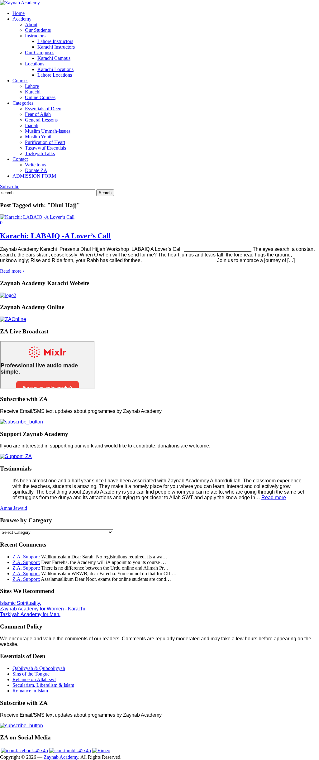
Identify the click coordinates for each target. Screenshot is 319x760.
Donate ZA (36, 170)
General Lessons (41, 119)
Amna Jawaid (13, 508)
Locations (34, 63)
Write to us (35, 164)
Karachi (32, 91)
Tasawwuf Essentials (45, 148)
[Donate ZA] (16, 456)
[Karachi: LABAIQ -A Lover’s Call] (37, 217)
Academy (21, 19)
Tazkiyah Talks (40, 153)
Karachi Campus (53, 58)
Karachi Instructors (56, 47)
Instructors (35, 35)
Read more (273, 497)
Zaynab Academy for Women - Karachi (42, 608)
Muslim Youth (39, 136)
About (31, 24)
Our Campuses (39, 52)
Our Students (38, 30)
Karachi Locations (55, 69)
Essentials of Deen (43, 108)
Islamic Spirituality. (20, 603)
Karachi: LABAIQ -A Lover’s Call (55, 236)
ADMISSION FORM (34, 176)
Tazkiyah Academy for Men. (30, 614)
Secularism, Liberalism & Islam (43, 685)
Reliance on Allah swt (34, 679)
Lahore (32, 86)
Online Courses (40, 97)
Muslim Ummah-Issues (47, 131)
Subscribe (9, 186)
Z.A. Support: (26, 556)
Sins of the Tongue (31, 673)
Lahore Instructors (55, 41)
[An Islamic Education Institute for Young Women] (20, 2)
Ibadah (31, 125)
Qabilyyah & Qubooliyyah (38, 668)
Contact (20, 159)
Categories (22, 103)
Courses (20, 80)
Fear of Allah (38, 114)
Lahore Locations (54, 75)
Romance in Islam (30, 690)
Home (18, 13)
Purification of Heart (45, 142)
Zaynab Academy (61, 757)
